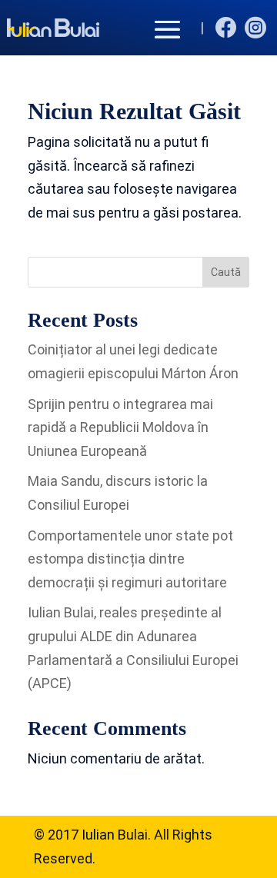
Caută (226, 272)
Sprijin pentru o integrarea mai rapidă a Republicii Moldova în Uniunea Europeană (120, 427)
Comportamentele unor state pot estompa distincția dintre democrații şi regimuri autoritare (130, 558)
